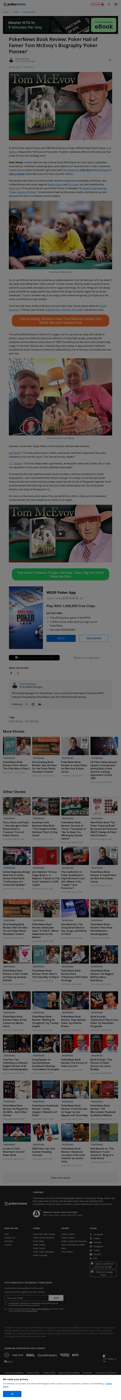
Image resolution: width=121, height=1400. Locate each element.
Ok (12, 1394)
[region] (60, 1387)
